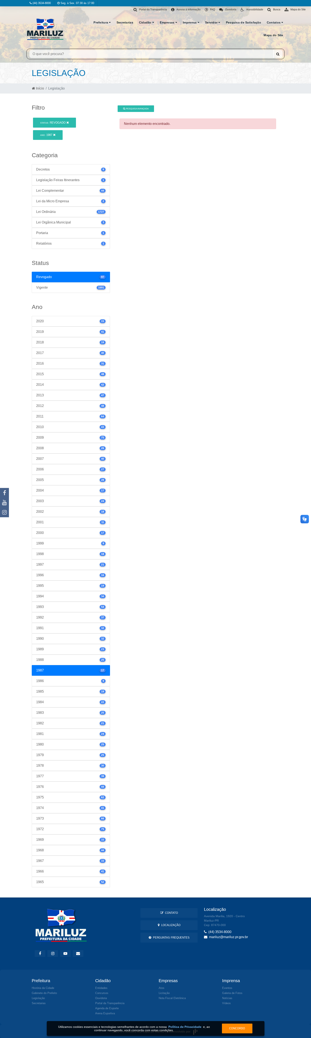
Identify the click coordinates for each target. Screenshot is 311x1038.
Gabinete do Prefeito (44, 993)
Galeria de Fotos (232, 993)
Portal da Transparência (109, 1003)
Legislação (38, 998)
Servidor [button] (212, 22)
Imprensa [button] (190, 22)
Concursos (101, 993)
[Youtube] (4, 502)
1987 (46, 134)
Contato (170, 912)
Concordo (237, 1028)
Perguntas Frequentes (170, 937)
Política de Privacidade (184, 1026)
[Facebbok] (40, 953)
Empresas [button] (167, 22)
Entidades (101, 988)
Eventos (227, 988)
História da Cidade (43, 988)
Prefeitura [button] (101, 22)
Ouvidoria (101, 998)
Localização (170, 925)
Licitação (164, 993)
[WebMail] (78, 953)
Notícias (227, 998)
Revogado (53, 122)
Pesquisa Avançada (137, 109)
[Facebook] (4, 493)
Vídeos (226, 1003)
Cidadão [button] (145, 22)
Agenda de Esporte (107, 1008)
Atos (161, 988)
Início (39, 88)
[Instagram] (4, 512)
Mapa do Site (273, 35)
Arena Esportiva (105, 1013)
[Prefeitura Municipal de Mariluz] (45, 29)
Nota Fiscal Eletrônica (172, 998)
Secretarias (125, 22)
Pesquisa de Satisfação (243, 22)
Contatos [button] (274, 22)
